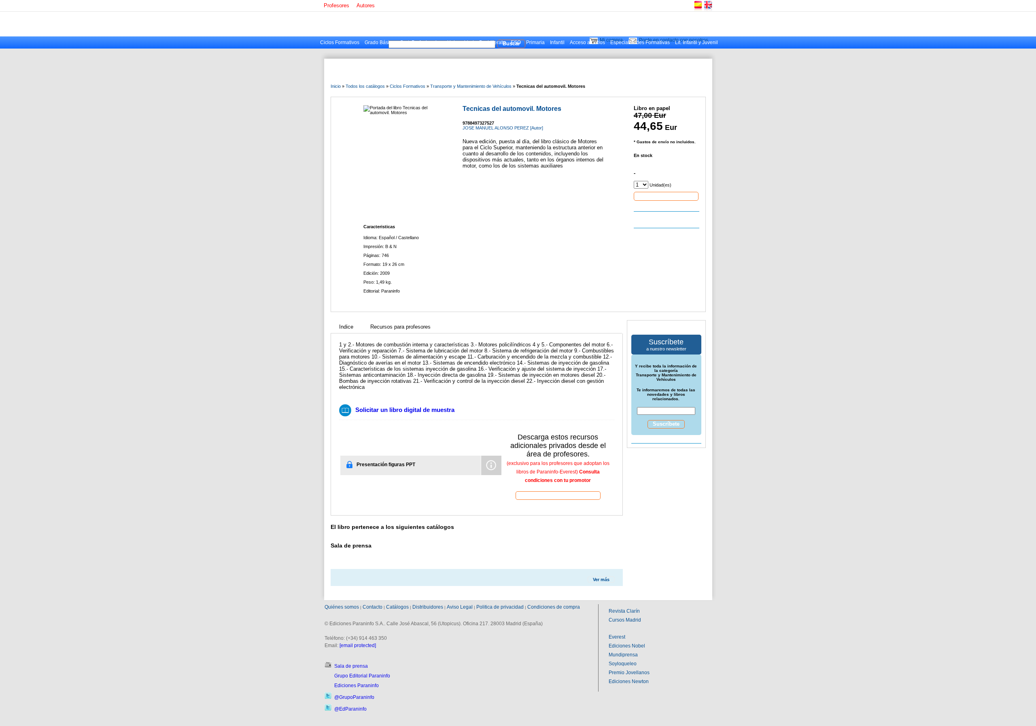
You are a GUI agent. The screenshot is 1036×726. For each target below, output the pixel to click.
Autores (366, 5)
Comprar (666, 196)
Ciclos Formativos (339, 42)
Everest (617, 637)
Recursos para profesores (400, 327)
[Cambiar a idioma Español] (697, 10)
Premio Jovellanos (629, 672)
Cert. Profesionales (421, 42)
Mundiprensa (623, 655)
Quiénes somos (342, 607)
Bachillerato (492, 42)
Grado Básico (380, 42)
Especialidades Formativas (640, 42)
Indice (346, 327)
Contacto (372, 607)
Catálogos (397, 607)
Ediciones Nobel (627, 646)
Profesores (336, 5)
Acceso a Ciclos (587, 42)
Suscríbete (666, 424)
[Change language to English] (707, 10)
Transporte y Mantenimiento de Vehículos (471, 86)
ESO (516, 42)
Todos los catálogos (365, 86)
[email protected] (358, 645)
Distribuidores (427, 607)
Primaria (535, 42)
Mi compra (611, 40)
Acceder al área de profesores (558, 495)
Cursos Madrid (625, 620)
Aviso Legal (460, 607)
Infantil (557, 42)
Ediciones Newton (629, 681)
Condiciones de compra (553, 607)
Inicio (336, 86)
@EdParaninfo (350, 709)
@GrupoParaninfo (354, 697)
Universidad (460, 42)
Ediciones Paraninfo (356, 685)
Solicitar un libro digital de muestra (404, 409)
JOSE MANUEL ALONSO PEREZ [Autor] (503, 127)
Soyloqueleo (623, 664)
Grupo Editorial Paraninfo (362, 676)
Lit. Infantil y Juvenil (696, 42)
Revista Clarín (624, 611)
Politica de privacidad (500, 607)
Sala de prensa (351, 666)
